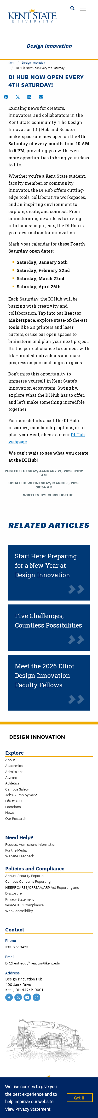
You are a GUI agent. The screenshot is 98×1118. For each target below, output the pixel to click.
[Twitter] (18, 997)
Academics (13, 765)
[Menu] (83, 8)
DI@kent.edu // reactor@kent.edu (32, 963)
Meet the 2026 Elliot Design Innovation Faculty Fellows (44, 675)
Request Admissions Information (30, 844)
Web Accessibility (19, 910)
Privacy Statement (19, 899)
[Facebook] (9, 997)
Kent (11, 62)
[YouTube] (27, 997)
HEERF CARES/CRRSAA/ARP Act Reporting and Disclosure (42, 890)
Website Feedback (19, 856)
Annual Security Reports (24, 875)
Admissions (14, 771)
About (10, 759)
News (9, 812)
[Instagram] (37, 997)
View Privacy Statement (27, 1108)
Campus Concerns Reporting (27, 881)
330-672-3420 (16, 947)
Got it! (79, 1097)
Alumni (11, 777)
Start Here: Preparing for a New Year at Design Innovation (46, 565)
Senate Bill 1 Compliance (24, 905)
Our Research (15, 818)
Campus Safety (17, 789)
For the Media (16, 850)
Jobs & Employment (21, 795)
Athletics (12, 783)
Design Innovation (49, 45)
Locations (13, 806)
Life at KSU (13, 801)
